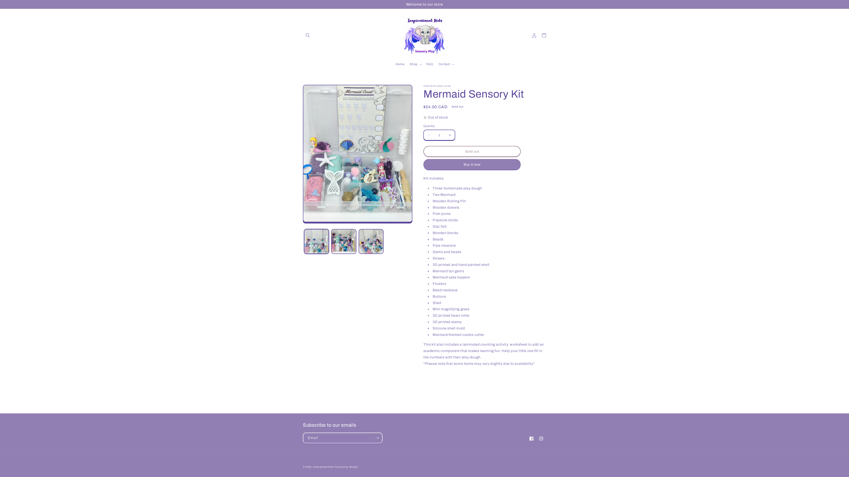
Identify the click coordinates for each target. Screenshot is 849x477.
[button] (308, 35)
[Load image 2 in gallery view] (343, 241)
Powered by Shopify (346, 467)
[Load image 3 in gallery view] (371, 241)
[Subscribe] (377, 438)
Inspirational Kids (323, 467)
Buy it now (472, 164)
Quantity (429, 126)
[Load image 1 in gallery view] (316, 241)
